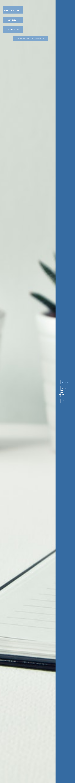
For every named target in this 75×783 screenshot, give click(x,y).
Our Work (67, 388)
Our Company (67, 382)
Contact (66, 401)
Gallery (66, 394)
